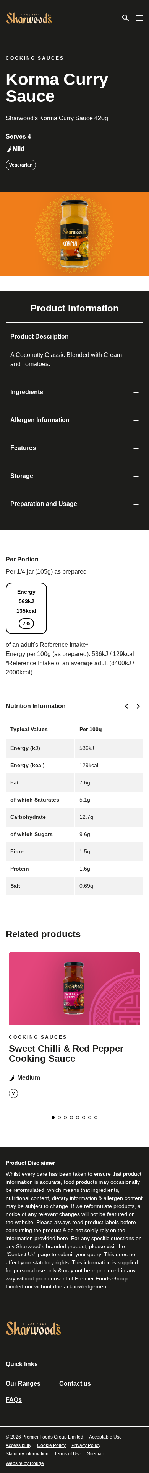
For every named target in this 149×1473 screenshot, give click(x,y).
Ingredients (26, 392)
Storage (21, 476)
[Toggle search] (125, 18)
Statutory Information (27, 1454)
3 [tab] (65, 1117)
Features (23, 448)
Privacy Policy (85, 1445)
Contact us (75, 1383)
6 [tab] (83, 1117)
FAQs (14, 1399)
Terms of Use (67, 1454)
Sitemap (95, 1454)
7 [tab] (89, 1117)
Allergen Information (40, 420)
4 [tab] (71, 1117)
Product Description (39, 336)
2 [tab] (59, 1117)
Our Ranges (23, 1383)
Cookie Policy (51, 1445)
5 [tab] (77, 1117)
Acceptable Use (105, 1437)
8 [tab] (95, 1117)
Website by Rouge (25, 1463)
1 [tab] (53, 1117)
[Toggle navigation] (139, 18)
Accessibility (18, 1445)
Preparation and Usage (43, 504)
